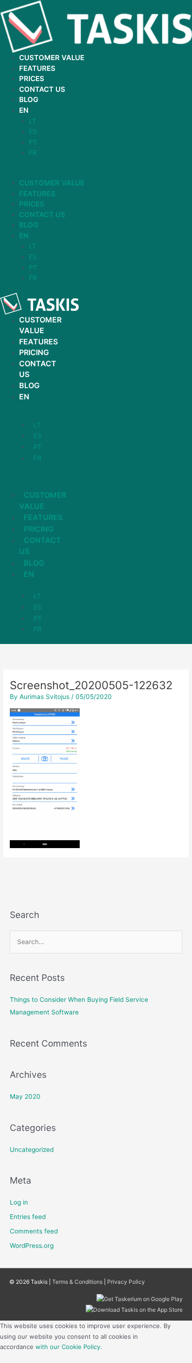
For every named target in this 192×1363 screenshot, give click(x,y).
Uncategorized (32, 1149)
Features (37, 68)
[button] (96, 172)
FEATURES (38, 341)
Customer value (51, 57)
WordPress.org (32, 1245)
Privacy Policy (126, 1281)
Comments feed (34, 1231)
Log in (19, 1202)
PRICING (34, 352)
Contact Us (42, 89)
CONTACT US (40, 545)
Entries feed (28, 1216)
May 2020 (25, 1096)
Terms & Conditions (77, 1281)
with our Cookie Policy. (68, 1346)
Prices (31, 78)
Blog (28, 99)
